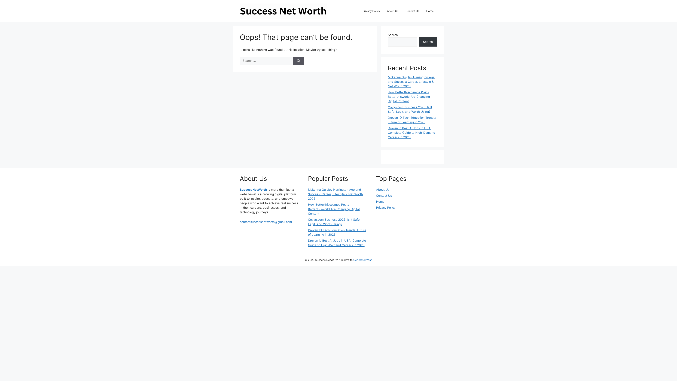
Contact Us (412, 11)
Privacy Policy (371, 11)
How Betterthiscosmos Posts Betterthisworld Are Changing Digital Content (409, 96)
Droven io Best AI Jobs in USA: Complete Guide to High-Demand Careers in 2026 (411, 132)
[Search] (298, 61)
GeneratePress (362, 260)
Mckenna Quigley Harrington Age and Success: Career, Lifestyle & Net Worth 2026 (411, 81)
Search (393, 35)
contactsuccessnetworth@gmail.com (266, 222)
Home (430, 11)
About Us (392, 11)
